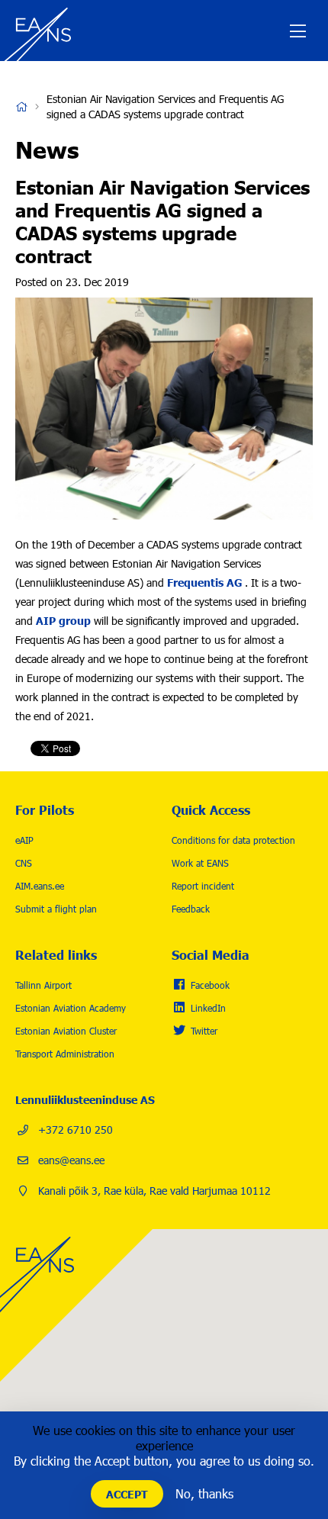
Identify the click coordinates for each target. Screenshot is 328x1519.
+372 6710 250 (75, 1129)
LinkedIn (208, 1008)
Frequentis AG (204, 582)
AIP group (63, 620)
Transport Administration (64, 1054)
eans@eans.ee (71, 1160)
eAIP (24, 840)
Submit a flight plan (56, 909)
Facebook (210, 985)
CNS (23, 863)
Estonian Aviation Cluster (66, 1031)
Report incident (203, 886)
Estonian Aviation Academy (70, 1008)
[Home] (42, 30)
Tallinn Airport (43, 985)
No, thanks (204, 1493)
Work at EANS (200, 863)
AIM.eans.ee (39, 886)
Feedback (191, 909)
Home (21, 106)
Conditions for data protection (233, 840)
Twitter (204, 1031)
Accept (127, 1494)
